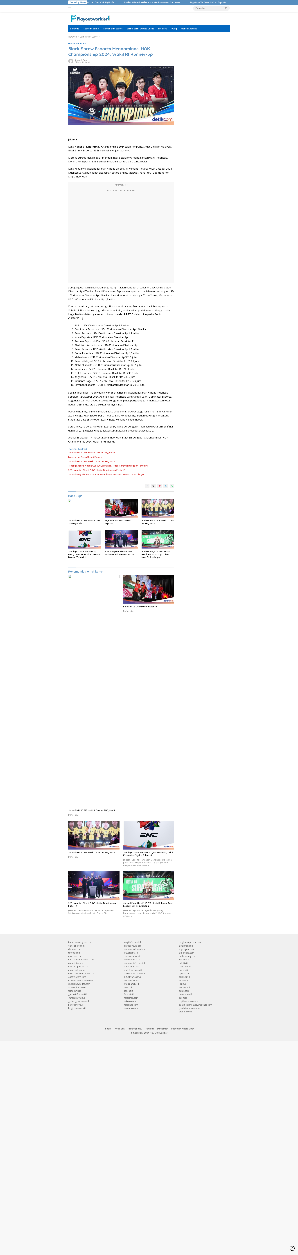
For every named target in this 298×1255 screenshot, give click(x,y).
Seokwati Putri (81, 60)
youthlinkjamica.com (189, 1008)
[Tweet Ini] (153, 486)
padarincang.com (187, 956)
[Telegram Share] (165, 486)
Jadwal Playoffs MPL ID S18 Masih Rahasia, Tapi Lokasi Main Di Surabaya (106, 474)
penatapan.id (185, 994)
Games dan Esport (112, 28)
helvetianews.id (76, 1004)
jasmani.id (184, 970)
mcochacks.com (76, 970)
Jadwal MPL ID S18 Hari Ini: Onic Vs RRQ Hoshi (91, 452)
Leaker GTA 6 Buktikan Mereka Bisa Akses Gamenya (119, 2)
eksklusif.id (184, 976)
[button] (227, 8)
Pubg (174, 28)
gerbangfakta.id (131, 980)
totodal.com (74, 952)
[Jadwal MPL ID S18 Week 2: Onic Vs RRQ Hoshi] (158, 508)
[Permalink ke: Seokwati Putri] (70, 61)
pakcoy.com (130, 1001)
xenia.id (182, 983)
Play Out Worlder (158, 1032)
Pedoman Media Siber (182, 1028)
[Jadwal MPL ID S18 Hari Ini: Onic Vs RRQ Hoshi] (84, 508)
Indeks (108, 1028)
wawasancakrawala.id (134, 949)
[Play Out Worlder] (89, 18)
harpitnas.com (131, 1004)
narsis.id (128, 987)
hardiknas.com (131, 997)
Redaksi (150, 1028)
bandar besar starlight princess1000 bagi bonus (202, 36)
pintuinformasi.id (132, 959)
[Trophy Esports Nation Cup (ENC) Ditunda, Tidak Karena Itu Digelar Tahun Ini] (84, 539)
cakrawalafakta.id (132, 956)
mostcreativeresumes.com (81, 973)
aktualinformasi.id (77, 987)
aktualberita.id (131, 952)
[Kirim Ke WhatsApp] (172, 486)
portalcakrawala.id (133, 970)
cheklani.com (74, 949)
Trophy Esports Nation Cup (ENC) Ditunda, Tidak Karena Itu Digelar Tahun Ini (108, 465)
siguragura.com (186, 949)
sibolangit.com (186, 945)
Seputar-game (91, 28)
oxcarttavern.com (77, 976)
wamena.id (184, 987)
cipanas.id (184, 973)
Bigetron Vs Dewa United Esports (175, 2)
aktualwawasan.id (132, 976)
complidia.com (75, 963)
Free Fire (162, 28)
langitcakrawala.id (77, 1008)
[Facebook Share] (147, 486)
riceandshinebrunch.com (80, 980)
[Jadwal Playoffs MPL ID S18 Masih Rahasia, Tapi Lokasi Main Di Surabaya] (158, 539)
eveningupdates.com (78, 966)
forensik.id (129, 994)
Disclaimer (162, 1028)
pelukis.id (183, 963)
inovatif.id (184, 980)
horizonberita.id (131, 966)
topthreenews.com (188, 1001)
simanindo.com (186, 952)
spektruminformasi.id (134, 973)
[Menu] (70, 8)
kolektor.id (184, 959)
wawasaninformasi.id (134, 963)
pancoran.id (185, 966)
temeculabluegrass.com (80, 942)
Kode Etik (120, 1028)
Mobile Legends (189, 28)
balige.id (183, 997)
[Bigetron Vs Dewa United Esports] (121, 508)
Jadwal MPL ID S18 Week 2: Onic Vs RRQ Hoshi (91, 461)
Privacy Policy (135, 1028)
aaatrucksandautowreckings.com (195, 1004)
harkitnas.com (131, 1008)
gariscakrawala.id (76, 997)
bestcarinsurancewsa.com (81, 959)
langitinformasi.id (132, 942)
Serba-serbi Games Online (140, 28)
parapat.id (184, 990)
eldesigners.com (76, 945)
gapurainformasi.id (77, 994)
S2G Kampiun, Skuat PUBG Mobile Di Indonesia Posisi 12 (96, 470)
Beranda (74, 28)
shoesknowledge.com (79, 983)
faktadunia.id (74, 990)
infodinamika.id (131, 983)
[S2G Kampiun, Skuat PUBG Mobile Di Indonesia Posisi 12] (121, 539)
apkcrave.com (75, 956)
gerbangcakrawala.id (78, 1001)
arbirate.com (185, 1011)
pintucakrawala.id (132, 945)
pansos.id (128, 990)
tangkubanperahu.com (190, 942)
